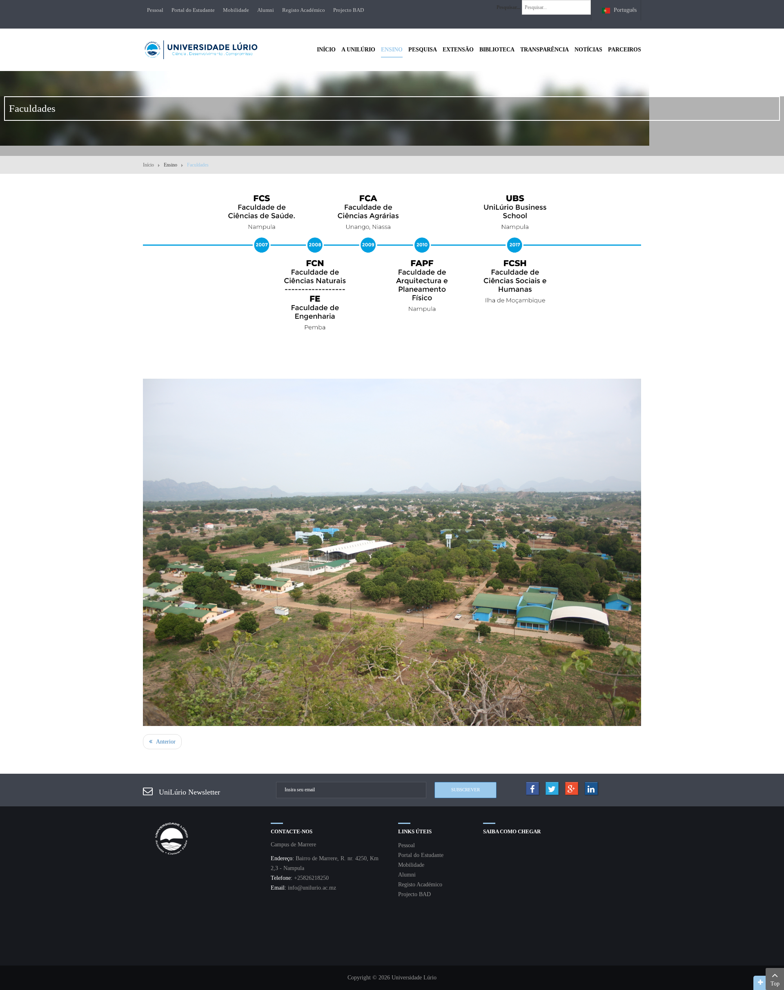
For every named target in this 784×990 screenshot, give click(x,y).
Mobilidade (236, 10)
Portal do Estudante (193, 10)
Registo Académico (303, 10)
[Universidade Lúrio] (200, 49)
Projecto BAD (348, 10)
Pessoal (155, 10)
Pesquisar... (508, 7)
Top (775, 984)
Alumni (265, 10)
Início (148, 165)
